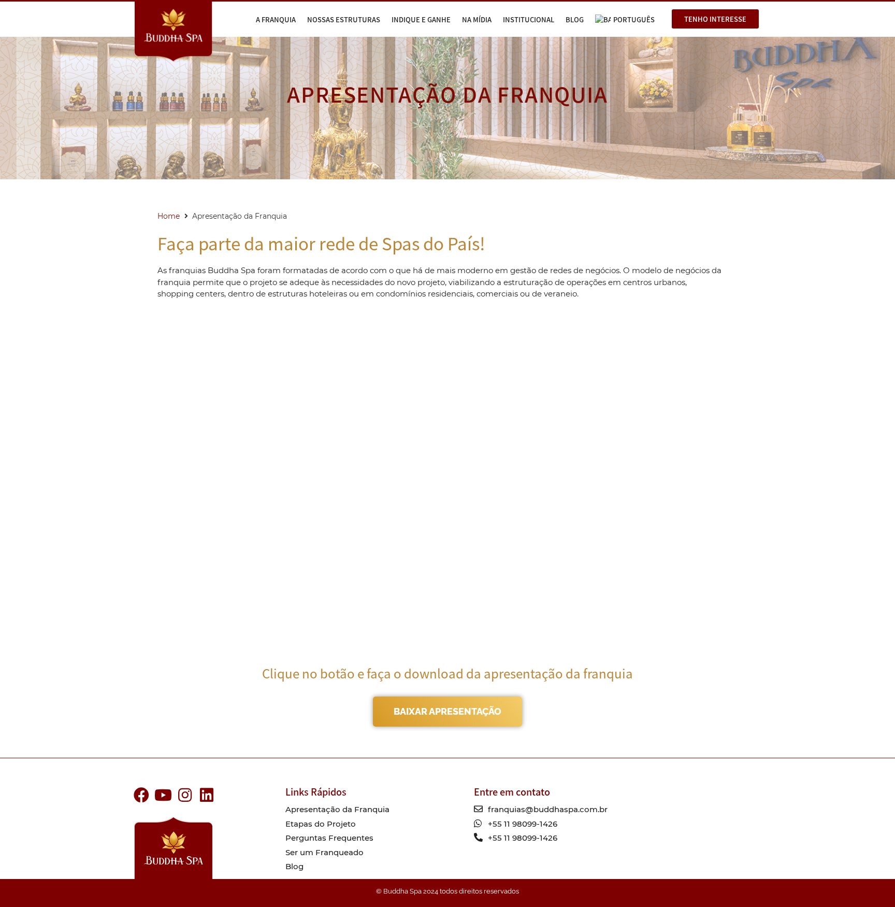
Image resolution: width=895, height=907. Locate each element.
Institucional (528, 19)
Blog (575, 19)
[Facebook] (141, 795)
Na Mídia (477, 19)
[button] (715, 19)
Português (634, 19)
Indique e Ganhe (421, 19)
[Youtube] (163, 795)
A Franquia (276, 19)
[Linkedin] (207, 795)
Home (168, 216)
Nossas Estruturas (343, 19)
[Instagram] (185, 795)
